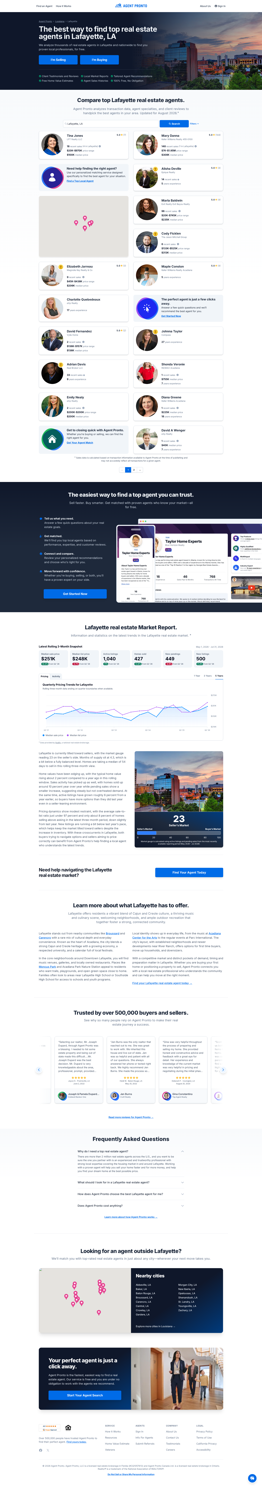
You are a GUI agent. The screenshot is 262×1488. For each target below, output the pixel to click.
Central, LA (142, 1306)
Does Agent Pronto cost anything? (100, 1205)
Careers (170, 1449)
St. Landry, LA (186, 1301)
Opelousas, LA (186, 1293)
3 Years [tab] (208, 675)
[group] (131, 1069)
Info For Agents (144, 1437)
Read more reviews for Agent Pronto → (131, 1117)
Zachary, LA (185, 1310)
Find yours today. (77, 1441)
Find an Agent (44, 6)
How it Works (63, 6)
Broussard (112, 933)
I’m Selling (58, 60)
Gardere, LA (142, 1314)
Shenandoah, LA (187, 1297)
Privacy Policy (204, 1431)
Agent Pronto (45, 21)
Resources (111, 1437)
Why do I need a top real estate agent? (103, 1151)
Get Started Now (171, 316)
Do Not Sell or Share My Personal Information (131, 1474)
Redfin (58, 743)
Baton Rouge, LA (145, 1293)
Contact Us (172, 1437)
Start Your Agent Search (85, 1395)
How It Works (113, 1431)
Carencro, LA (143, 1301)
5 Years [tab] (219, 675)
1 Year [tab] (197, 675)
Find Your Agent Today (189, 872)
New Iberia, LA (186, 1289)
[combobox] (110, 123)
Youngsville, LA (187, 1306)
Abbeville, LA (143, 1284)
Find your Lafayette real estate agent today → (162, 983)
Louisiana (59, 21)
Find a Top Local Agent (80, 180)
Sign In (222, 6)
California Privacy (206, 1443)
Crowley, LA (143, 1310)
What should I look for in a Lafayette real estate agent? (113, 1182)
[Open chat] (252, 1478)
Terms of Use (204, 1437)
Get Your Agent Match (80, 442)
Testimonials (173, 1443)
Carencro (45, 937)
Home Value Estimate (117, 1443)
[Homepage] (131, 6)
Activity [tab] (56, 676)
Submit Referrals (145, 1443)
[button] (85, 218)
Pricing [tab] (44, 676)
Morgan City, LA (187, 1284)
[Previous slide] (38, 1069)
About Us (205, 6)
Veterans (110, 1449)
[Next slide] (223, 1069)
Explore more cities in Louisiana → (155, 1326)
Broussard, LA (144, 1297)
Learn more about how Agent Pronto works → (131, 1216)
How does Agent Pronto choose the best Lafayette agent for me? (120, 1194)
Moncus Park (47, 966)
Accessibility (203, 1449)
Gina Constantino (130, 1094)
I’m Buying (99, 60)
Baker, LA (141, 1289)
